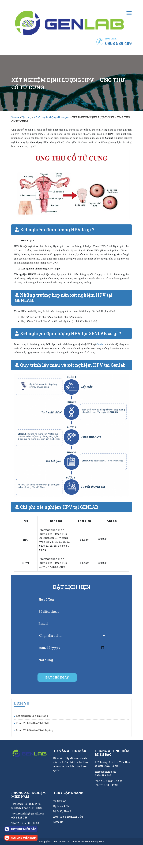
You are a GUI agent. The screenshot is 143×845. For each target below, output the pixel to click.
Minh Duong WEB (94, 841)
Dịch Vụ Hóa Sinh (64, 811)
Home (15, 117)
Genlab (100, 344)
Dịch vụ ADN (61, 806)
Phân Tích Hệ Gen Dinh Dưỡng (34, 730)
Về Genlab (59, 801)
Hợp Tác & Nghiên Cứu (68, 816)
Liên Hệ (58, 822)
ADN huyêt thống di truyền (52, 117)
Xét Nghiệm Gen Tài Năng (32, 715)
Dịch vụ (26, 117)
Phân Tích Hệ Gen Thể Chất (32, 723)
